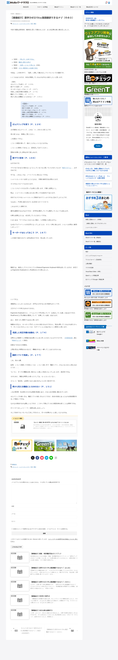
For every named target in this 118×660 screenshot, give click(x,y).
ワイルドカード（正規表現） (94, 259)
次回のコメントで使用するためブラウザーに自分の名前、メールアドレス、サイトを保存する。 (41, 529)
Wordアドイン (59, 7)
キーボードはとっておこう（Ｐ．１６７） (34, 110)
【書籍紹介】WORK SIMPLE (40, 596)
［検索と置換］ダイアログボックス (96, 223)
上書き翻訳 (89, 263)
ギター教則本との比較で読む (28, 68)
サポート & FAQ (42, 7)
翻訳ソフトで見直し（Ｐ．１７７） (32, 114)
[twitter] (33, 458)
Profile (98, 146)
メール (13, 514)
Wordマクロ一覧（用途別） (94, 237)
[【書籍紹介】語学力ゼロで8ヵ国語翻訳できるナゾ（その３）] (46, 458)
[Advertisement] (99, 368)
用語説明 (26, 7)
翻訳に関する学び (25, 62)
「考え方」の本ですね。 (27, 59)
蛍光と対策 (100, 341)
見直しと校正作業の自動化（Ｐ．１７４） (34, 112)
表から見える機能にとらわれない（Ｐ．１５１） (36, 116)
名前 (13, 506)
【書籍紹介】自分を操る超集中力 (41, 610)
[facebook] (37, 458)
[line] (51, 458)
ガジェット (15, 23)
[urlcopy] (56, 458)
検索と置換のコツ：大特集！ (94, 219)
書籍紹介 (14, 464)
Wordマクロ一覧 (75, 7)
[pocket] (42, 458)
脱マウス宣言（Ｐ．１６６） (30, 108)
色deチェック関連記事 (92, 275)
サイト (13, 521)
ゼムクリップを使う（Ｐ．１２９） (32, 106)
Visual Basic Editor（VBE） (93, 271)
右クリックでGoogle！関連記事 (95, 279)
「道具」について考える (27, 65)
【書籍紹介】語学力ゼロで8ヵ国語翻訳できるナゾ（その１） (50, 582)
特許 (32, 23)
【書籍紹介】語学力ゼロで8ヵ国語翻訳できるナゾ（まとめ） (50, 568)
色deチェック (16, 340)
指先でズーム (66, 168)
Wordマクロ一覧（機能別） (94, 241)
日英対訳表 (69, 338)
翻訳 (35, 23)
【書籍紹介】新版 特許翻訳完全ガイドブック (45, 553)
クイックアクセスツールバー (94, 255)
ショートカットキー (24, 23)
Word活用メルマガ (92, 7)
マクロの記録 (89, 267)
